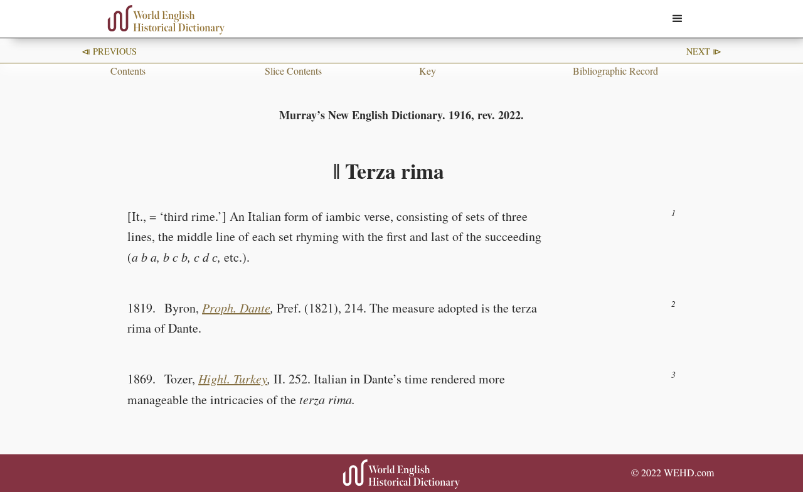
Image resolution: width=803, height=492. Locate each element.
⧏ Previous (109, 51)
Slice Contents (293, 70)
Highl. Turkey (232, 378)
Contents (128, 70)
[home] (166, 20)
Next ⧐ (703, 51)
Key (427, 70)
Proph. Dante (236, 307)
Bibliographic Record (615, 70)
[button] (677, 19)
